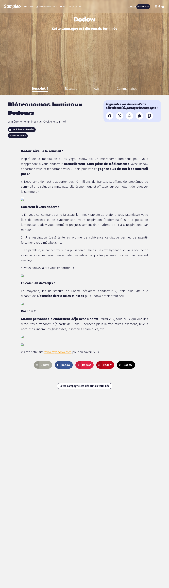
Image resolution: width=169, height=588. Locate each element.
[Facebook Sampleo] (159, 7)
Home (30, 6)
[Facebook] (109, 116)
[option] (40, 88)
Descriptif (40, 89)
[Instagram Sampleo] (156, 7)
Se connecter (143, 6)
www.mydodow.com (57, 352)
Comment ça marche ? (72, 6)
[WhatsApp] (129, 116)
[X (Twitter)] (119, 116)
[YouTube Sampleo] (163, 7)
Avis (97, 89)
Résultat (71, 89)
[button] (152, 6)
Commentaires (127, 89)
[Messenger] (139, 116)
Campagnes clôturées (48, 6)
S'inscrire (132, 6)
